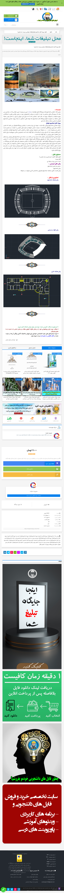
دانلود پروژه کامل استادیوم (28, 540)
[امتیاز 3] (31, 454)
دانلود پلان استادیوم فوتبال (17, 542)
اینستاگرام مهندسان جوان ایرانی (48, 877)
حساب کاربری (11, 19)
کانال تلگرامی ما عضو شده (47, 336)
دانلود (51, 32)
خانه (56, 32)
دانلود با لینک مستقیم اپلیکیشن (15, 874)
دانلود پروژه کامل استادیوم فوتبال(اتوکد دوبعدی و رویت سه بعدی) (47, 47)
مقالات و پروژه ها (33, 51)
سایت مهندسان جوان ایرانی (35, 327)
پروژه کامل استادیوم (11, 536)
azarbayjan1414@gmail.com (48, 882)
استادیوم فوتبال (51, 536)
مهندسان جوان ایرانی (10, 340)
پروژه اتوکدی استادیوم (42, 536)
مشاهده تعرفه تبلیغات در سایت (32, 877)
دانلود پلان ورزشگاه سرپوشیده (51, 544)
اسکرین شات (30, 469)
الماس (51, 51)
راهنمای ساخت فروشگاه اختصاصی (32, 882)
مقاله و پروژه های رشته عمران (23, 51)
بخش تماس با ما (16, 329)
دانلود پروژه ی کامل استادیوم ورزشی (31, 542)
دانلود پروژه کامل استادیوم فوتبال (15, 540)
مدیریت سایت (49, 433)
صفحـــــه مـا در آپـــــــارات (15, 877)
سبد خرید (9, 16)
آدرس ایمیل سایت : (51, 879)
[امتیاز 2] (30, 454)
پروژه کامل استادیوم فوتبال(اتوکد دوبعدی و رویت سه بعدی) (39, 538)
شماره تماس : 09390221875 (28, 4)
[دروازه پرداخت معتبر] (19, 861)
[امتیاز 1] (29, 454)
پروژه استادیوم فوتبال (33, 536)
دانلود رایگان (41, 544)
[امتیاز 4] (33, 454)
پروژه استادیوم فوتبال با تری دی (22, 536)
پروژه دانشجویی (46, 51)
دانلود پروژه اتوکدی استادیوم (40, 540)
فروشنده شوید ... (35, 879)
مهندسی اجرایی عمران (12, 51)
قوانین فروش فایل (34, 874)
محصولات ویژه (40, 51)
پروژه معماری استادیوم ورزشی (21, 538)
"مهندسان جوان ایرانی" (44, 888)
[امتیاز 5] (34, 454)
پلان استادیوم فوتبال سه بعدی (52, 540)
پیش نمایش (29, 475)
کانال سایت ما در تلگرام (50, 874)
